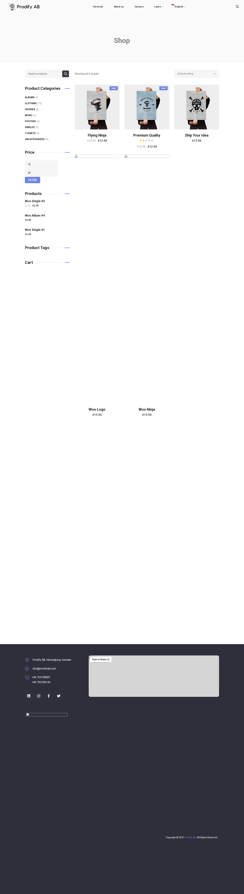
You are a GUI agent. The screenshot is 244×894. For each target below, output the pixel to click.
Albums (31, 97)
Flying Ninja (97, 135)
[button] (237, 6)
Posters (32, 121)
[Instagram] (38, 696)
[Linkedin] (29, 696)
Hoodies (31, 109)
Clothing (33, 103)
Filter (32, 180)
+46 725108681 (41, 677)
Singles (31, 127)
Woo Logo (97, 409)
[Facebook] (48, 696)
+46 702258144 (41, 682)
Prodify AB (190, 837)
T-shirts (32, 133)
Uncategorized (36, 139)
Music (30, 115)
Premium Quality (146, 135)
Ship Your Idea (196, 135)
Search (65, 74)
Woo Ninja (147, 409)
